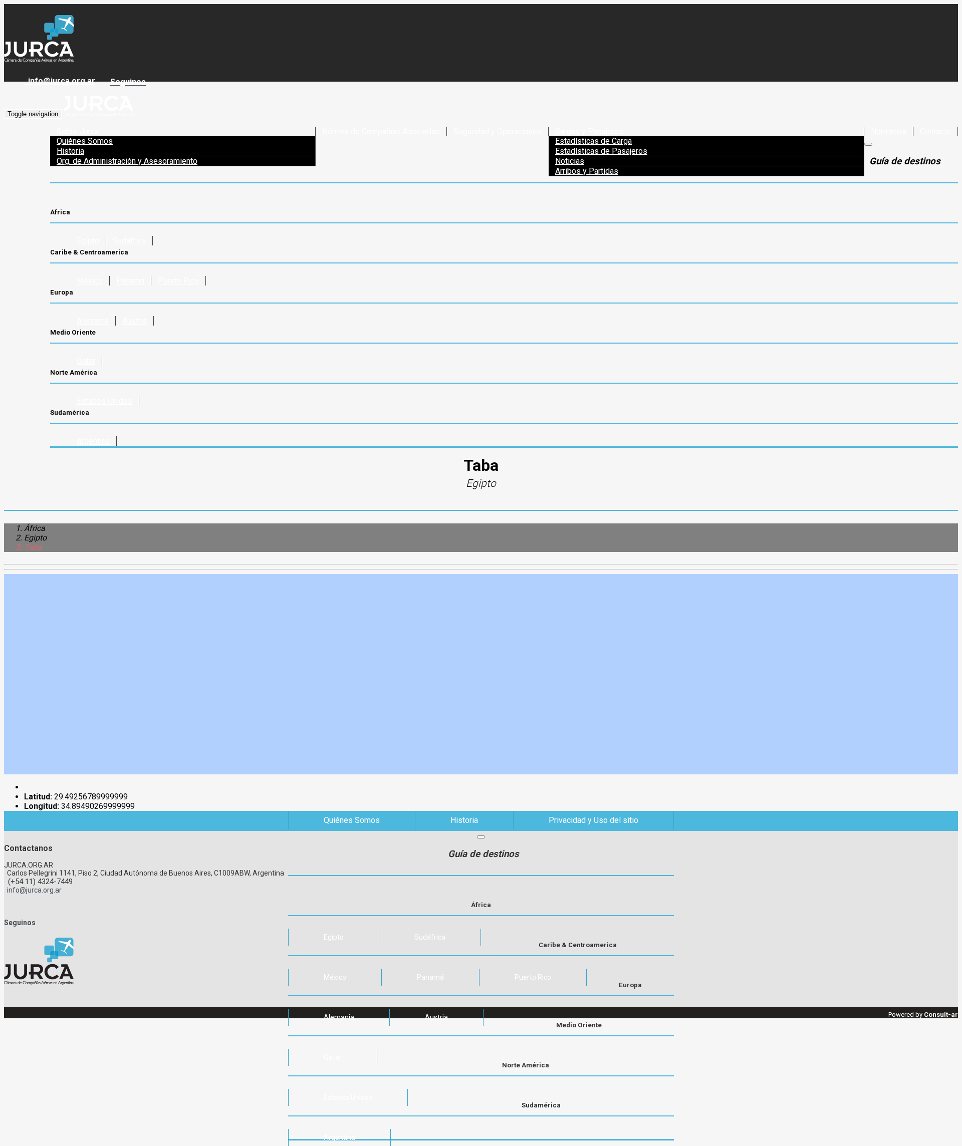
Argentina (93, 441)
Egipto (88, 240)
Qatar (86, 361)
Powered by (923, 1014)
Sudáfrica (129, 240)
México (90, 280)
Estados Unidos (104, 401)
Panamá (130, 280)
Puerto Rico (178, 280)
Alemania (93, 321)
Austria (134, 321)
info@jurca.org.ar (59, 81)
